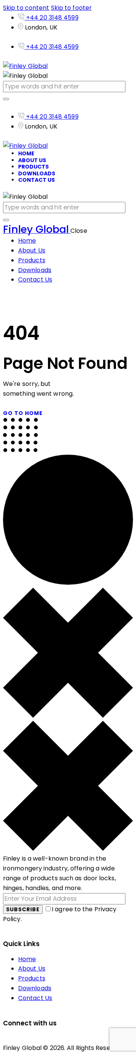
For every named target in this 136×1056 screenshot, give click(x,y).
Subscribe (23, 909)
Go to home (23, 413)
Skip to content (26, 7)
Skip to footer (71, 7)
